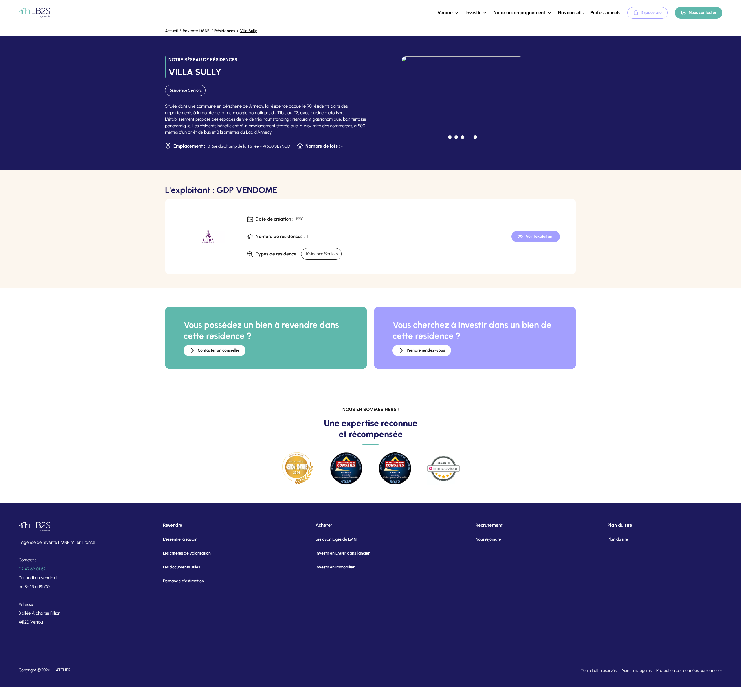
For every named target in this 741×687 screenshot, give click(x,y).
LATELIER (62, 670)
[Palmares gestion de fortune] (297, 468)
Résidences (224, 30)
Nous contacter (702, 12)
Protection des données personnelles (689, 670)
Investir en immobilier (335, 567)
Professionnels (605, 12)
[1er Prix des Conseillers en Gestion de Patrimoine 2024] (346, 468)
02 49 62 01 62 (32, 569)
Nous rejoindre (488, 539)
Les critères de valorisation (187, 553)
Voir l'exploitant (540, 236)
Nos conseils (571, 12)
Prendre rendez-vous (426, 350)
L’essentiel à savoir (180, 539)
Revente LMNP (196, 30)
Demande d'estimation (183, 581)
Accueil (171, 30)
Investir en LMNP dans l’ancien (343, 553)
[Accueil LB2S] (34, 13)
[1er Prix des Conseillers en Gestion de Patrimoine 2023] (395, 468)
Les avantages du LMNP (337, 539)
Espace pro (651, 12)
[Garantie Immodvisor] (443, 468)
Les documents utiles (181, 567)
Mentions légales (636, 670)
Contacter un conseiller (218, 350)
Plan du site (618, 539)
